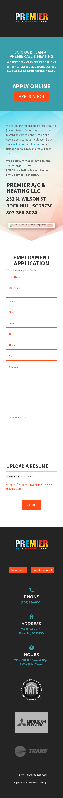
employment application (25, 144)
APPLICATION (31, 96)
